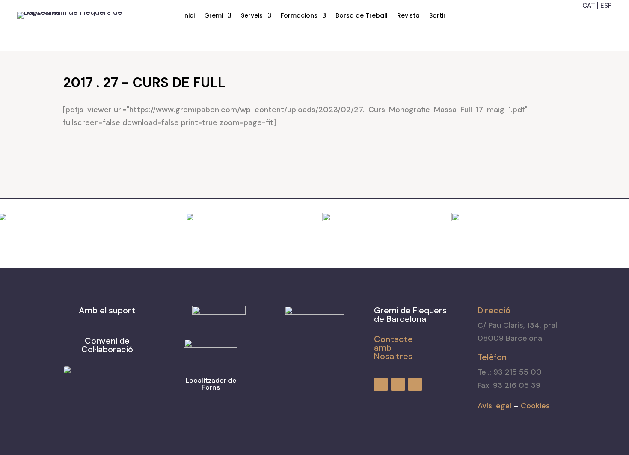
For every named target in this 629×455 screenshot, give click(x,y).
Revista (408, 16)
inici (189, 16)
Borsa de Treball (361, 16)
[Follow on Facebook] (575, 19)
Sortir (437, 16)
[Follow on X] (606, 19)
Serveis (252, 16)
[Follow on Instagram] (590, 19)
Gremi (213, 16)
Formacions (299, 16)
